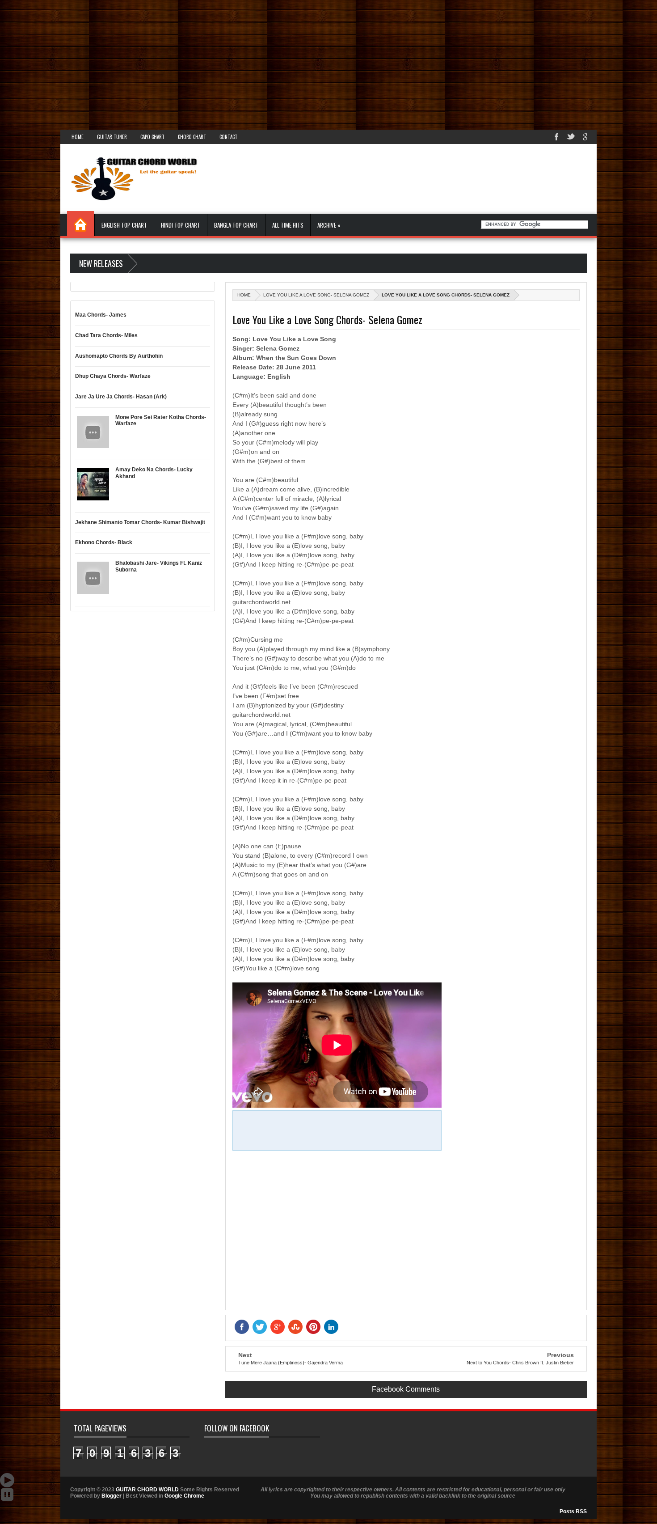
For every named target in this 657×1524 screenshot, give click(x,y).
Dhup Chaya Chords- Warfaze (113, 376)
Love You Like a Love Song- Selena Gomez (316, 294)
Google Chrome (184, 1496)
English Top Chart (124, 224)
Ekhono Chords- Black (103, 542)
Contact (228, 136)
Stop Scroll (7, 1494)
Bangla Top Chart (236, 224)
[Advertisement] (268, 62)
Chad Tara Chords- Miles (106, 335)
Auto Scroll (7, 1480)
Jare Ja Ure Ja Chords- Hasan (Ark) (121, 397)
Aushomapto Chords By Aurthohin (119, 356)
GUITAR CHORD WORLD (147, 1489)
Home (78, 136)
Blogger (111, 1496)
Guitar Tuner (112, 136)
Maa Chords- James (100, 315)
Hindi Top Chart (180, 224)
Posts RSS (573, 1511)
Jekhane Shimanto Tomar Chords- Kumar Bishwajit (140, 522)
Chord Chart (192, 136)
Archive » (329, 224)
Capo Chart (152, 136)
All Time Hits (287, 224)
